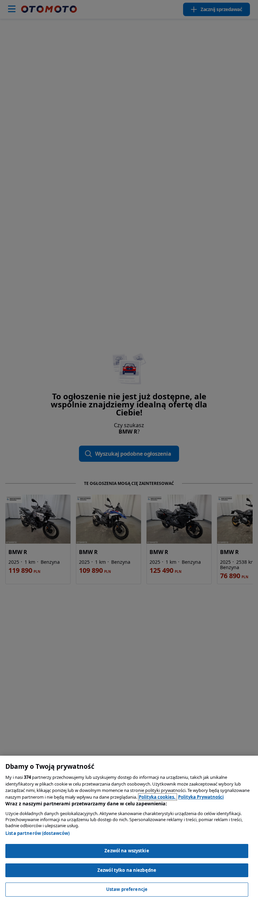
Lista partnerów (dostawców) (37, 833)
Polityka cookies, (157, 797)
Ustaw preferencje (126, 889)
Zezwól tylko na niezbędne (126, 870)
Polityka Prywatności (201, 797)
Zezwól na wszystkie (126, 851)
